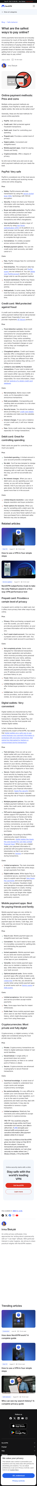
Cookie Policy (14, 1470)
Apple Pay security (21, 791)
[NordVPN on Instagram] (13, 1215)
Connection (6, 1331)
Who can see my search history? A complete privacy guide (18, 1402)
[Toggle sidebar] (33, 6)
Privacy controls (18, 1481)
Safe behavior (12, 22)
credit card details (27, 412)
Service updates (7, 582)
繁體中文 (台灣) (17, 1211)
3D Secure (21, 320)
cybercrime (8, 981)
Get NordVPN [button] (18, 1185)
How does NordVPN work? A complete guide (15, 1336)
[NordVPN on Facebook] (10, 1215)
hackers (18, 853)
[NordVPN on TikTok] (3, 1215)
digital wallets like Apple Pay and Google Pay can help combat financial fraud (19, 841)
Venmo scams (27, 985)
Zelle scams (8, 988)
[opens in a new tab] (10, 1418)
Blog (3, 22)
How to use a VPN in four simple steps (17, 554)
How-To (5, 549)
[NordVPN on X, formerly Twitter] (6, 1215)
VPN (15, 1128)
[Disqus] (18, 1275)
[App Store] (18, 1425)
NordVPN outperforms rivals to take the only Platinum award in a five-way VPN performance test (18, 589)
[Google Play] (18, 1432)
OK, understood (19, 1476)
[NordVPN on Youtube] (17, 1215)
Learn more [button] (18, 1192)
